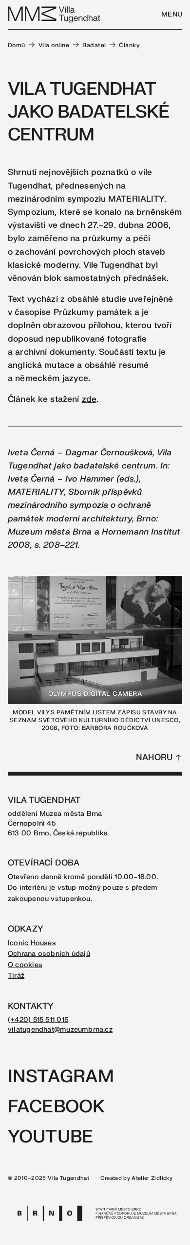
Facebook (56, 1106)
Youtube (50, 1136)
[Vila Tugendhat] (54, 14)
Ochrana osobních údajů (49, 954)
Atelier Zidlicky (152, 1178)
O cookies (25, 965)
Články (129, 45)
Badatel (94, 45)
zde (89, 399)
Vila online (53, 45)
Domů (16, 45)
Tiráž (16, 975)
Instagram (61, 1076)
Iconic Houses (32, 943)
